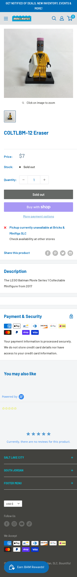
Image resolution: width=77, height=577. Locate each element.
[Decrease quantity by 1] (23, 180)
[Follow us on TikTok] (29, 524)
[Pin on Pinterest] (55, 253)
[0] (69, 18)
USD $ (9, 503)
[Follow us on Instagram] (14, 524)
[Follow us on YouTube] (21, 524)
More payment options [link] (38, 216)
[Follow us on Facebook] (6, 524)
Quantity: (10, 180)
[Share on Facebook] (48, 253)
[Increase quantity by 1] (44, 180)
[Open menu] (6, 18)
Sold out (38, 194)
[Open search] (54, 18)
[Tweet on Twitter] (63, 253)
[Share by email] (70, 253)
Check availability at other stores (32, 239)
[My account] (62, 18)
